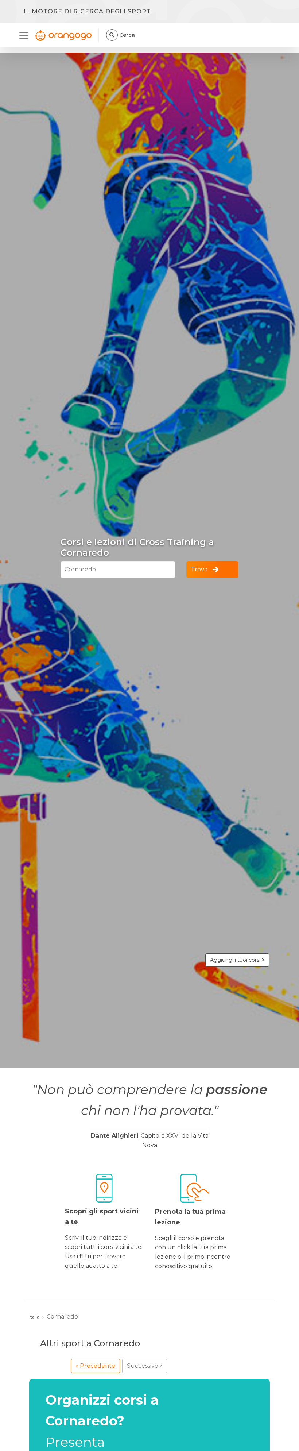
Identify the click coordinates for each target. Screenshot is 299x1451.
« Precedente (95, 1365)
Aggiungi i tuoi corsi (236, 960)
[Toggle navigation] (26, 35)
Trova (199, 569)
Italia (34, 1317)
